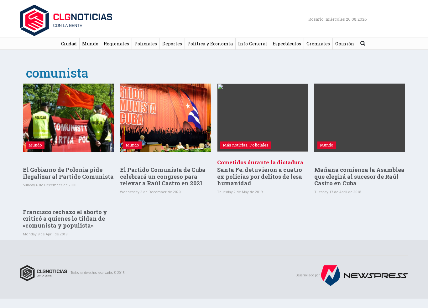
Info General (252, 44)
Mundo (90, 44)
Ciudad (69, 44)
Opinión (344, 44)
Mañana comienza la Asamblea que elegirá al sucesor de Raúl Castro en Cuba (359, 176)
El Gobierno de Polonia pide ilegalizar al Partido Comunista (68, 173)
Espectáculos (287, 44)
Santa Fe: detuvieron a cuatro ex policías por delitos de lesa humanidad (259, 176)
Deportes (172, 44)
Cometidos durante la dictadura (260, 162)
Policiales (145, 44)
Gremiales (318, 44)
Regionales (116, 44)
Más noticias (235, 144)
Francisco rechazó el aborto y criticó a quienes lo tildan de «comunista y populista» (65, 218)
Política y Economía (210, 44)
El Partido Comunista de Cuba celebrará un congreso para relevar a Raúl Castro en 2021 (163, 176)
